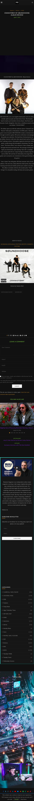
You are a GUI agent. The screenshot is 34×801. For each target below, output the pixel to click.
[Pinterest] (10, 791)
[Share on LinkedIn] (15, 335)
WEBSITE (30, 244)
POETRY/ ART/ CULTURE (17, 635)
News (17, 632)
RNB (17, 646)
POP (17, 639)
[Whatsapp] (25, 791)
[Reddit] (28, 791)
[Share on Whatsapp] (18, 335)
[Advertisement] (17, 36)
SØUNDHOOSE (18, 292)
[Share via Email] (26, 335)
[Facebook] (3, 791)
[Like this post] (8, 335)
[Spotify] (23, 791)
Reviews (17, 643)
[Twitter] (5, 791)
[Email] (17, 791)
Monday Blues (17, 628)
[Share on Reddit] (17, 335)
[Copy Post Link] (22, 335)
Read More (24, 799)
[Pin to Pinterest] (13, 335)
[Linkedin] (12, 791)
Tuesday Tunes (17, 657)
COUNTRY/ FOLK (17, 595)
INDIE (17, 617)
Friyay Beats (17, 606)
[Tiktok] (30, 791)
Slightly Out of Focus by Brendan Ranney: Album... (17, 428)
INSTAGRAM (11, 244)
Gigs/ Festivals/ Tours (17, 610)
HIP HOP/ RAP (17, 614)
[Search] (32, 2)
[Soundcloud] (20, 791)
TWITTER (18, 244)
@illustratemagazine (7, 682)
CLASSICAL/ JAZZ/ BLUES (17, 592)
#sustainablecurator (6, 292)
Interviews (17, 621)
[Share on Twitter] (11, 335)
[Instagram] (8, 791)
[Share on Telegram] (20, 335)
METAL (17, 624)
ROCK (17, 650)
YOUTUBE (17, 246)
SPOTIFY (24, 244)
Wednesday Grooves (17, 661)
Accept (16, 799)
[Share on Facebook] (10, 335)
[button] (1, 417)
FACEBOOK (4, 244)
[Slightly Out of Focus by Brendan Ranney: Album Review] (17, 414)
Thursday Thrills (17, 654)
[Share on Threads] (24, 335)
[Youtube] (15, 791)
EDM (17, 599)
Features (17, 603)
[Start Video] (17, 467)
